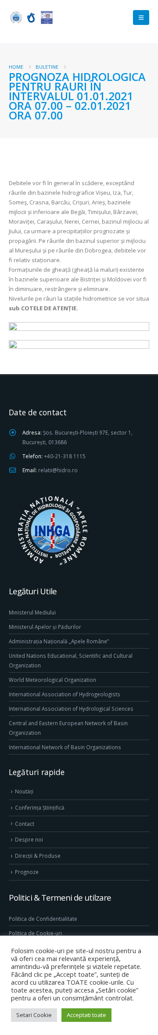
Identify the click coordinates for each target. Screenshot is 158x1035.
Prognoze (27, 871)
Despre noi (29, 839)
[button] (141, 17)
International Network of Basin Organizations (65, 747)
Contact (24, 823)
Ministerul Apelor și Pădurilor (45, 626)
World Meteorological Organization (52, 679)
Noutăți (24, 791)
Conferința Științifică (40, 807)
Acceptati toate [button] (86, 1015)
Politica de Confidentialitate (43, 918)
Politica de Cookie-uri (35, 933)
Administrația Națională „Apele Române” (59, 641)
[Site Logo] (31, 17)
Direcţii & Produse (38, 855)
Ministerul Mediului (32, 612)
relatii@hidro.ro (58, 470)
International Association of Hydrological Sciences (71, 708)
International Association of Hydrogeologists (64, 694)
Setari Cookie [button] (34, 1015)
